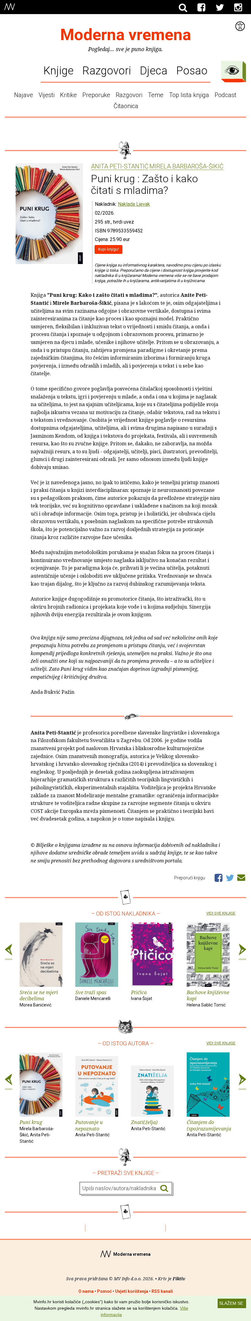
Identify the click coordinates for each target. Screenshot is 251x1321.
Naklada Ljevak (134, 204)
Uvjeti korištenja (131, 1291)
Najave (23, 95)
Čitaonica (126, 106)
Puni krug (37, 1131)
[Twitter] (220, 7)
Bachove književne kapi (208, 998)
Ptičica (141, 995)
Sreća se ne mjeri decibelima (39, 998)
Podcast (225, 95)
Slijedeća (242, 952)
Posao (192, 70)
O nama (86, 1291)
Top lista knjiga (189, 95)
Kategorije (232, 70)
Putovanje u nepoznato (92, 1128)
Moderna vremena (125, 34)
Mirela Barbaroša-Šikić (186, 166)
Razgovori (106, 70)
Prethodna (8, 952)
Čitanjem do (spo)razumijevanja (208, 1128)
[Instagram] (238, 7)
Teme (155, 95)
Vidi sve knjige (220, 913)
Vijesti (46, 95)
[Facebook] (201, 7)
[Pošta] (241, 876)
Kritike (68, 95)
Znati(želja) (148, 1125)
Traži (164, 1188)
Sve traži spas (93, 995)
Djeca (153, 70)
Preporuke (96, 95)
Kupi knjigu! (108, 249)
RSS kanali (162, 1291)
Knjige (58, 70)
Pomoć (104, 1291)
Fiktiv (179, 1278)
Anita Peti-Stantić (119, 166)
